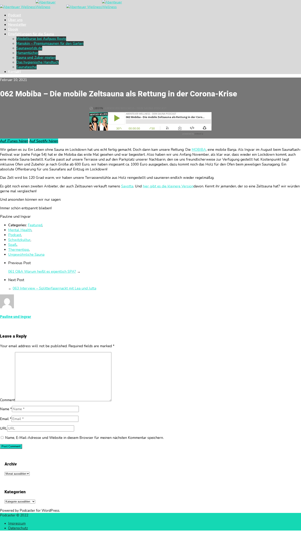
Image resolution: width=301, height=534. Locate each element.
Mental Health (20, 230)
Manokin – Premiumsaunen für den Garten (50, 43)
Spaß (12, 244)
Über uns (15, 20)
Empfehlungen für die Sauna (31, 34)
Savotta (127, 186)
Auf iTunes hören (14, 141)
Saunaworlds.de (29, 48)
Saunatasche (26, 67)
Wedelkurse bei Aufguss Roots (41, 38)
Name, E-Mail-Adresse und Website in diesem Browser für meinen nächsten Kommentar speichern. (84, 437)
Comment (7, 400)
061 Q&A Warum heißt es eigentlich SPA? (42, 271)
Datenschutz (18, 528)
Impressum (17, 523)
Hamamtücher (27, 53)
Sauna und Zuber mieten (36, 57)
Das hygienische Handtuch (37, 62)
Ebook (13, 29)
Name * (6, 409)
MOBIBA (199, 149)
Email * (5, 418)
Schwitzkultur (19, 239)
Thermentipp (18, 249)
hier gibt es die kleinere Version (168, 186)
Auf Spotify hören (43, 141)
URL (3, 428)
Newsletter (17, 24)
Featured (35, 225)
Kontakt (14, 71)
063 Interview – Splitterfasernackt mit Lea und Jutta (54, 288)
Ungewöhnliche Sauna (26, 254)
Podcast (14, 15)
